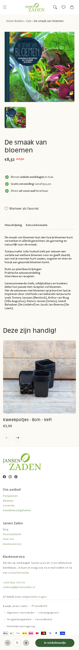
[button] (5, 7)
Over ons (8, 539)
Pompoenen (10, 496)
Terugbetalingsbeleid (19, 619)
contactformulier (18, 573)
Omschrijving (13, 225)
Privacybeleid (39, 606)
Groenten (9, 505)
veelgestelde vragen (34, 597)
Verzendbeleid (43, 619)
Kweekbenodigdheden (17, 510)
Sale (28, 21)
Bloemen (8, 501)
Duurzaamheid (12, 534)
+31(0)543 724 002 (14, 582)
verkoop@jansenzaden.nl (19, 587)
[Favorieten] (63, 7)
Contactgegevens (49, 613)
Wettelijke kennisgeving (21, 626)
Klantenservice (12, 544)
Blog (5, 529)
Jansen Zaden (20, 606)
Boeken (19, 21)
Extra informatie (36, 225)
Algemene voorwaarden (21, 613)
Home (10, 21)
